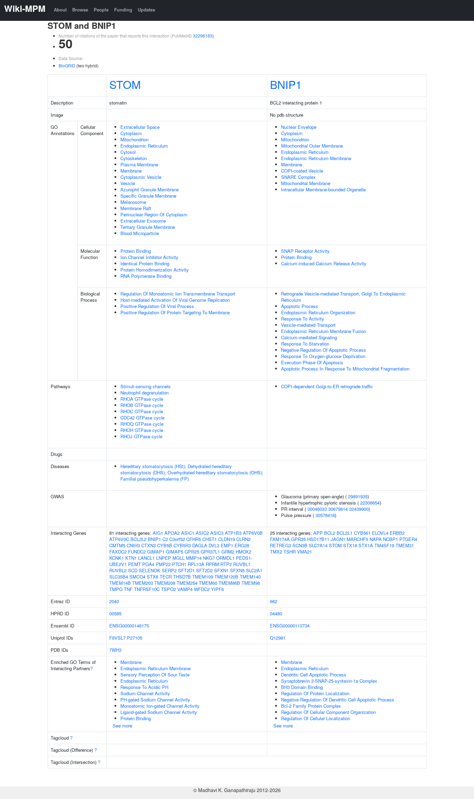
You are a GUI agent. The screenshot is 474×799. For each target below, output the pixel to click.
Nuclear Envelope (298, 127)
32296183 (202, 36)
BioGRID (67, 65)
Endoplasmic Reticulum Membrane (316, 158)
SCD (132, 570)
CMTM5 (117, 545)
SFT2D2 (204, 570)
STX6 (152, 576)
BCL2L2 (138, 539)
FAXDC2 (118, 551)
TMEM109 (202, 576)
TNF (128, 589)
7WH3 (115, 650)
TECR (166, 576)
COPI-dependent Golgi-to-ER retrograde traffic (327, 386)
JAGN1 (338, 539)
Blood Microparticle (139, 233)
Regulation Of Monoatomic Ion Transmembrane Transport (177, 293)
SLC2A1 (254, 570)
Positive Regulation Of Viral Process (157, 306)
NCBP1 (390, 539)
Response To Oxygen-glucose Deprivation (323, 356)
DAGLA (199, 545)
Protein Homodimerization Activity (154, 269)
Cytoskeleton (133, 158)
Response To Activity (302, 318)
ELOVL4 (380, 533)
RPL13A (196, 564)
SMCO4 (137, 576)
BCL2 (329, 533)
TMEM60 (208, 583)
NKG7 (209, 558)
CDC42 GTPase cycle (142, 417)
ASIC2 (202, 533)
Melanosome (133, 202)
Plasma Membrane (139, 164)
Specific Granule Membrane (148, 195)
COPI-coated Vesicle (302, 170)
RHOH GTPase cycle (141, 430)
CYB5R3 (182, 545)
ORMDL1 (225, 558)
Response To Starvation (305, 343)
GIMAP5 (174, 551)
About (60, 9)
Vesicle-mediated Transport (308, 325)
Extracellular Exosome (143, 220)
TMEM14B (120, 583)
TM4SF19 (384, 545)
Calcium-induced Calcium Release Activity (323, 263)
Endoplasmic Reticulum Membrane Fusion (323, 331)
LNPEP (163, 558)
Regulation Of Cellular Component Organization (328, 712)
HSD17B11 (318, 539)
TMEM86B (229, 583)
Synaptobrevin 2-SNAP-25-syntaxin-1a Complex (329, 680)
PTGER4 (408, 539)
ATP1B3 (233, 533)
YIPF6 (217, 589)
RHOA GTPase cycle (141, 399)
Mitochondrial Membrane (305, 183)
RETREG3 (280, 545)
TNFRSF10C (147, 589)
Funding (123, 9)
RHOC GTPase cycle (141, 411)
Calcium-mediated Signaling (309, 337)
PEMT (134, 564)
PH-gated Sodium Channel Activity (155, 699)
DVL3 (214, 545)
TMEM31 (405, 545)
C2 (165, 539)
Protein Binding (135, 251)
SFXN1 (221, 570)
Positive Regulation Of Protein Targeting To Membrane (175, 312)
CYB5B (164, 545)
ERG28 (242, 545)
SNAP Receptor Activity (305, 251)
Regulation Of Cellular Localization (315, 718)
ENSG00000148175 (129, 625)
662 (273, 601)
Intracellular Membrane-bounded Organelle (323, 189)
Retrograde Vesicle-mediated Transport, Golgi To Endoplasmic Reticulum (343, 296)
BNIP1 (286, 84)
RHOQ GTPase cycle (141, 424)
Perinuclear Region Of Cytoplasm (153, 214)
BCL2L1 (345, 533)
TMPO (115, 589)
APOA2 (172, 533)
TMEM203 (142, 583)
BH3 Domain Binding (302, 687)
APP (318, 533)
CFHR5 (193, 539)
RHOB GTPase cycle (141, 405)
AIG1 (158, 533)
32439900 (359, 509)
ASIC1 (187, 533)
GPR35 (298, 539)
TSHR (289, 551)
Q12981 (278, 637)
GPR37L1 (210, 551)
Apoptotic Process (299, 306)
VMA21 (304, 551)
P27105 (134, 637)
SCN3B (300, 545)
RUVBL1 (242, 564)
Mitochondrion (134, 139)
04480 (276, 613)
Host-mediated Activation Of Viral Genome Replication (175, 300)
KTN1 (131, 558)
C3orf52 (177, 539)
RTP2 (226, 564)
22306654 (370, 502)
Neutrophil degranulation (144, 392)
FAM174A (280, 539)
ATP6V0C (119, 539)
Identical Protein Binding (144, 263)
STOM (125, 84)
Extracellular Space (140, 127)
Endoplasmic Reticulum (144, 145)
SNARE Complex (298, 177)
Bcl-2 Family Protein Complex (311, 705)
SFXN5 (237, 570)
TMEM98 (251, 583)
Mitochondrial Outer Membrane (312, 145)
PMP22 (163, 564)
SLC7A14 (318, 545)
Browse (80, 9)
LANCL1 (146, 558)
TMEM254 (187, 583)
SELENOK (149, 570)
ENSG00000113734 (290, 625)
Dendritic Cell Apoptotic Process (313, 674)
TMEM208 (164, 583)
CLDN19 (226, 539)
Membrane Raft (135, 208)
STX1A (365, 545)
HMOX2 (243, 551)
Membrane (131, 170)
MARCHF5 (357, 539)
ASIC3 (216, 533)
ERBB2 (397, 533)
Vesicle (127, 183)
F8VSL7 (117, 637)
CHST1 (209, 539)
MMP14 (194, 558)
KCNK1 (116, 558)
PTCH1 (179, 564)
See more (122, 725)
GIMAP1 (155, 551)
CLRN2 (243, 539)
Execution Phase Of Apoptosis (312, 362)
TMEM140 (250, 576)
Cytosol (128, 152)
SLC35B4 (118, 576)
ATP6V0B (253, 533)
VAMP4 (185, 589)
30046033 (317, 509)
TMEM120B (226, 576)
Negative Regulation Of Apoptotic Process (323, 350)
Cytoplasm (131, 133)
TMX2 (276, 551)
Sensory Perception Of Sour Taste (154, 674)
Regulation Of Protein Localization (315, 693)
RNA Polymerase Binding (145, 276)
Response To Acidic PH (144, 687)
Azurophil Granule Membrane (149, 189)
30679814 (338, 509)
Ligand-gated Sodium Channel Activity (158, 712)
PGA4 (148, 564)
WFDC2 (202, 589)
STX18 (350, 545)
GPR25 (192, 551)
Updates (146, 9)
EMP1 (227, 545)
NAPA (376, 539)
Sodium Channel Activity (145, 693)
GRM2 (227, 551)
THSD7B (182, 576)
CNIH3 (133, 545)
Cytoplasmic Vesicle (140, 177)
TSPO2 (168, 589)
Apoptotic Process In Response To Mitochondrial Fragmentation (345, 368)
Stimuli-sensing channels (145, 386)
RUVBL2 (118, 570)
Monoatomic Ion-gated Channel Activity (160, 705)
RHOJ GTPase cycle (141, 436)
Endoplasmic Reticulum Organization (318, 312)
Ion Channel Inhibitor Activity (149, 257)
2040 (114, 601)
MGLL (178, 558)
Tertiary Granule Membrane (147, 227)
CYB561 (362, 533)
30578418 (325, 515)
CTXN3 (148, 545)
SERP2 (169, 570)
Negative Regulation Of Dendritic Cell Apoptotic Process (337, 699)
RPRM (212, 564)
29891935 (357, 496)
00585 (115, 613)
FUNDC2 (137, 551)
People (101, 9)
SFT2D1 (186, 570)
